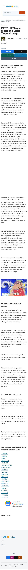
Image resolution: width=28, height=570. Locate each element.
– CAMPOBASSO (6, 465)
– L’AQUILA (4, 474)
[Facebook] (8, 557)
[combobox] (11, 12)
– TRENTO (4, 492)
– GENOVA (4, 472)
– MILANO (4, 476)
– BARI (3, 458)
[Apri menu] (3, 5)
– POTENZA (5, 486)
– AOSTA (4, 456)
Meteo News (4, 25)
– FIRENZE (4, 470)
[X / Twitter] (16, 557)
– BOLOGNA (5, 460)
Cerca (22, 12)
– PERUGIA (4, 483)
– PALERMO (5, 481)
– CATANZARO (5, 467)
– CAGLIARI (4, 463)
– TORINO (4, 490)
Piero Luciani (10, 38)
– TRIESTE (4, 495)
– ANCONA (4, 454)
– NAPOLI (4, 479)
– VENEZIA (4, 497)
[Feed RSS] (20, 557)
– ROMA (3, 488)
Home (2, 20)
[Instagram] (12, 557)
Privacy (3, 544)
